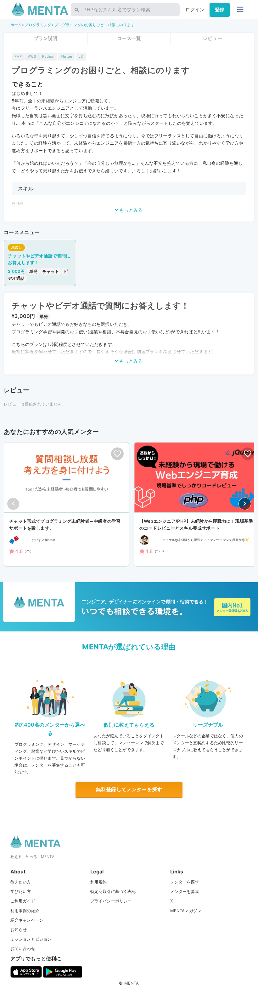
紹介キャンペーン (26, 920)
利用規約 (98, 881)
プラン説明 (46, 38)
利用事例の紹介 (24, 910)
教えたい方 (20, 881)
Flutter (66, 56)
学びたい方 (20, 891)
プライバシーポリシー (111, 900)
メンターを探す (184, 881)
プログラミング (38, 24)
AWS (32, 56)
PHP (17, 56)
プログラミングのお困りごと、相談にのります (94, 24)
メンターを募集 (184, 891)
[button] (244, 504)
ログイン (195, 10)
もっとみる (130, 210)
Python (48, 56)
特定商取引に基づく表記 (113, 891)
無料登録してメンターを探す (129, 789)
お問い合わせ (22, 948)
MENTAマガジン (185, 910)
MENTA (131, 983)
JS (81, 56)
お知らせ (18, 929)
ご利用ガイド (22, 900)
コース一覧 (129, 38)
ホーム (16, 24)
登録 (219, 10)
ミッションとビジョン (31, 938)
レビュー (212, 38)
